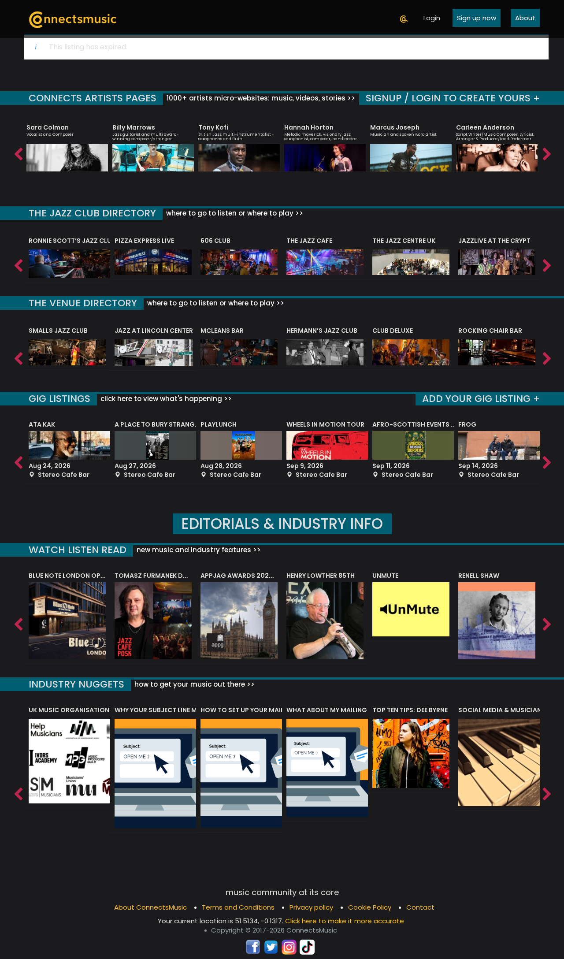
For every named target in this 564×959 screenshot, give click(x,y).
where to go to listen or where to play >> (233, 213)
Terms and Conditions (238, 907)
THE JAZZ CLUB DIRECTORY (92, 213)
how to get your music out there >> (194, 684)
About (525, 17)
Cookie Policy (369, 907)
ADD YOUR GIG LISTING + (481, 398)
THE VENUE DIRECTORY (83, 303)
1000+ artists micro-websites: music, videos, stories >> (260, 98)
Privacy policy (311, 907)
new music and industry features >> (198, 549)
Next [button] (546, 152)
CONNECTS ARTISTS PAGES (92, 98)
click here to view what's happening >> (165, 398)
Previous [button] (17, 152)
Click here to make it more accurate (344, 921)
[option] (67, 144)
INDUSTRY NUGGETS (76, 684)
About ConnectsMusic (150, 907)
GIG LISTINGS (59, 398)
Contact (420, 907)
